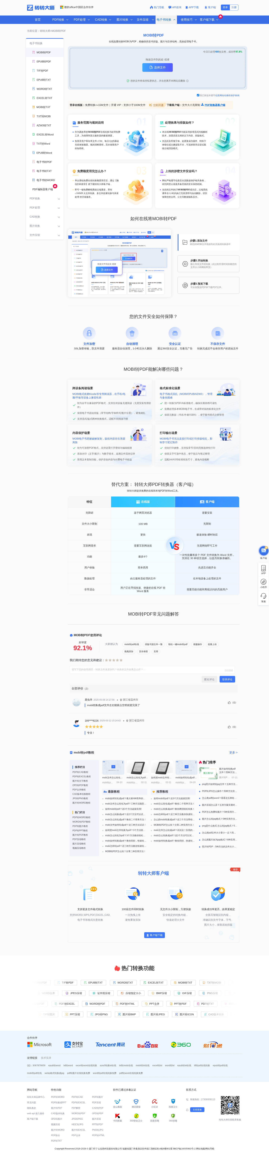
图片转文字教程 (80, 781)
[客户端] (263, 550)
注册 (234, 7)
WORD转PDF (95, 1003)
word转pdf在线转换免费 (104, 1073)
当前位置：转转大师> (39, 30)
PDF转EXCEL (78, 1102)
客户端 (212, 7)
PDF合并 (76, 1135)
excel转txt (157, 1065)
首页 (38, 19)
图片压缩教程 (79, 843)
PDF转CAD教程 (80, 772)
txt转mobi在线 (126, 1065)
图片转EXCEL (78, 1130)
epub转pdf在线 (220, 1065)
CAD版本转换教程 (81, 794)
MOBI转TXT (183, 982)
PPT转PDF (178, 1003)
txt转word (68, 1065)
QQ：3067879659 (36, 1065)
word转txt (169, 1065)
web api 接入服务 (35, 1113)
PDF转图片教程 (80, 826)
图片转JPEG (159, 1014)
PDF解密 (76, 1108)
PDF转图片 (97, 1097)
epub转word (54, 1065)
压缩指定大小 (135, 993)
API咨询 (176, 7)
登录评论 (227, 679)
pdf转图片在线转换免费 (78, 1073)
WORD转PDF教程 (81, 822)
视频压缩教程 (79, 848)
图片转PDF (56, 1108)
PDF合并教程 (79, 789)
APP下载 (194, 7)
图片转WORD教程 (81, 803)
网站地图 (200, 1148)
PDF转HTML (125, 1003)
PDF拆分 (55, 1135)
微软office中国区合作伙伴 (79, 7)
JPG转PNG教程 (80, 798)
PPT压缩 (77, 1014)
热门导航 (159, 7)
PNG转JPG (97, 1130)
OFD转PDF (97, 1113)
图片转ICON (189, 1014)
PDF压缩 (96, 1102)
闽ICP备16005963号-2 (184, 1148)
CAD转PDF (97, 1108)
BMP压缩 (163, 993)
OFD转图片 (56, 1119)
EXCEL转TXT (154, 982)
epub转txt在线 (184, 1065)
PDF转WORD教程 (81, 817)
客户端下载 (156, 935)
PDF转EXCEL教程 (81, 776)
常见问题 (31, 1102)
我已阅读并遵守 (219, 95)
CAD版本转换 (58, 1113)
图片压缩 (96, 1119)
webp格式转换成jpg (54, 1073)
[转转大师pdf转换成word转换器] (40, 10)
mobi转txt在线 (143, 1065)
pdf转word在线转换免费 (131, 1073)
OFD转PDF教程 (80, 785)
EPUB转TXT (93, 982)
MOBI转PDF (59, 30)
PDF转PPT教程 (80, 830)
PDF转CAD (77, 1097)
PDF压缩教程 (79, 839)
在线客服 (197, 1109)
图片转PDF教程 (80, 835)
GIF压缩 (189, 993)
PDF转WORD (58, 1097)
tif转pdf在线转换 (202, 1065)
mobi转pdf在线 (34, 1073)
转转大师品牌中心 (36, 1097)
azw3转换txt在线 (108, 1065)
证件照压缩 (105, 993)
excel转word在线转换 (86, 1065)
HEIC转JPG (77, 1124)
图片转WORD (58, 1130)
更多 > (233, 752)
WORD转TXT (123, 982)
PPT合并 (152, 1003)
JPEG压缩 (78, 993)
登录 (225, 7)
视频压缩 (55, 1124)
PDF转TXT (205, 1003)
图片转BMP (131, 1014)
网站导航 (210, 1148)
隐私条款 (31, 1108)
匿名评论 (209, 679)
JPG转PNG (103, 1014)
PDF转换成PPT (58, 1102)
